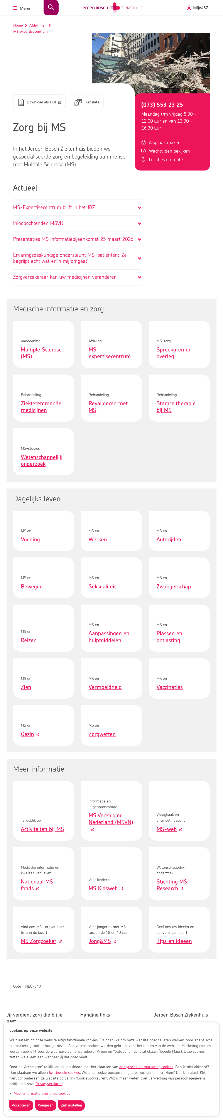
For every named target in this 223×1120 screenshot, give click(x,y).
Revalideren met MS (108, 407)
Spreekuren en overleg (174, 353)
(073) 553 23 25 (162, 105)
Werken (98, 539)
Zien (26, 687)
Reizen (29, 640)
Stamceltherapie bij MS (176, 407)
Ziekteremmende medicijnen (41, 407)
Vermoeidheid (105, 687)
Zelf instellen (71, 1105)
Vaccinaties (170, 687)
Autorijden (169, 539)
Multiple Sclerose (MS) (41, 353)
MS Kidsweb (103, 888)
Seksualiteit (102, 587)
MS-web (167, 829)
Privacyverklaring (49, 1084)
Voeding (30, 539)
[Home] (111, 7)
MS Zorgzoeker (38, 941)
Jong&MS (100, 941)
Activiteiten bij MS (42, 829)
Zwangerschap (174, 587)
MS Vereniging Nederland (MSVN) (111, 819)
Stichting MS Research (172, 885)
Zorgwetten (102, 734)
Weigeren (46, 1105)
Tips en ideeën (174, 941)
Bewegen (32, 587)
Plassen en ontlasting (169, 637)
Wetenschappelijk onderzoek (41, 460)
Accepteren (21, 1105)
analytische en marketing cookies (146, 1067)
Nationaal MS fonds (37, 885)
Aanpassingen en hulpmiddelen (109, 637)
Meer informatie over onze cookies (42, 1094)
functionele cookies (64, 1073)
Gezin (27, 734)
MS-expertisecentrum (110, 353)
